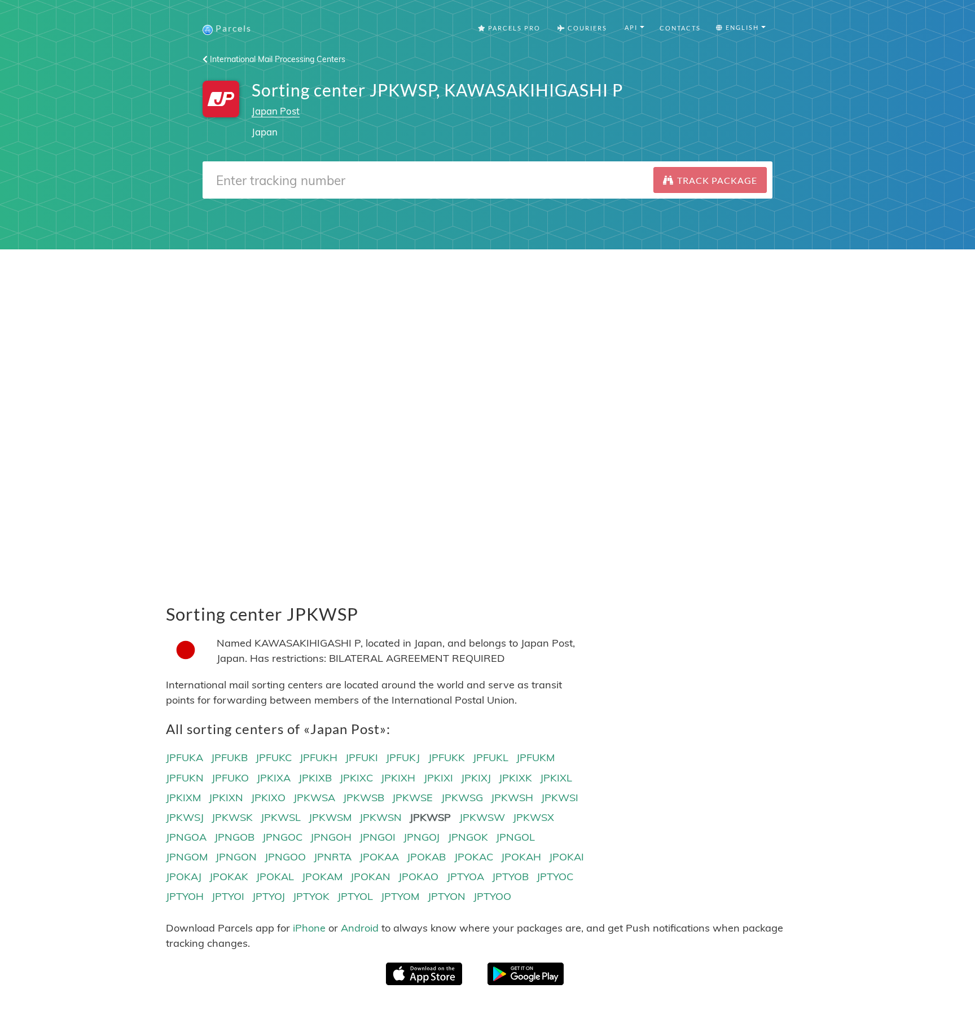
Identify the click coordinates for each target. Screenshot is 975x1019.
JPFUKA (184, 757)
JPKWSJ (185, 817)
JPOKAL (275, 876)
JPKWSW (482, 817)
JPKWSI (559, 797)
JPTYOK (311, 896)
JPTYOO (492, 896)
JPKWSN (380, 817)
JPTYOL (355, 896)
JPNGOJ (421, 837)
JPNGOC (282, 837)
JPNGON (236, 856)
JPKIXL (556, 777)
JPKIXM (183, 797)
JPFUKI (361, 757)
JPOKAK (228, 876)
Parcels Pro (513, 28)
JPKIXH (398, 777)
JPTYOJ (268, 896)
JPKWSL (281, 817)
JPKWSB (363, 797)
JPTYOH (185, 896)
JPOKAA (379, 856)
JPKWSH (512, 797)
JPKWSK (232, 817)
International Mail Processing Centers (276, 59)
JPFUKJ (403, 757)
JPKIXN (226, 797)
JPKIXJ (476, 777)
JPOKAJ (183, 876)
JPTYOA (465, 876)
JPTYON (446, 896)
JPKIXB (315, 777)
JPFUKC (274, 757)
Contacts (680, 28)
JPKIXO (268, 797)
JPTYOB (510, 876)
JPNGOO (285, 856)
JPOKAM (322, 876)
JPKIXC (356, 777)
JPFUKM (535, 757)
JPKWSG (462, 797)
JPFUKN (185, 777)
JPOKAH (521, 856)
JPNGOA (186, 837)
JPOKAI (566, 856)
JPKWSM (330, 817)
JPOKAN (370, 876)
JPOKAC (473, 856)
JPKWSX (533, 817)
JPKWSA (314, 797)
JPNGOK (468, 837)
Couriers (586, 28)
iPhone (309, 927)
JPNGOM (187, 856)
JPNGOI (377, 837)
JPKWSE (412, 797)
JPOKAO (418, 876)
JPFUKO (230, 777)
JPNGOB (234, 837)
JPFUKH (318, 757)
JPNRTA (333, 856)
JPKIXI (438, 777)
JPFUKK (446, 757)
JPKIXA (274, 777)
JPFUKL (490, 757)
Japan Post (276, 111)
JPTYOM (400, 896)
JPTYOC (555, 876)
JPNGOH (331, 837)
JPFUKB (229, 757)
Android (360, 927)
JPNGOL (515, 837)
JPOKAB (426, 856)
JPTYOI (228, 896)
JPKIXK (515, 777)
